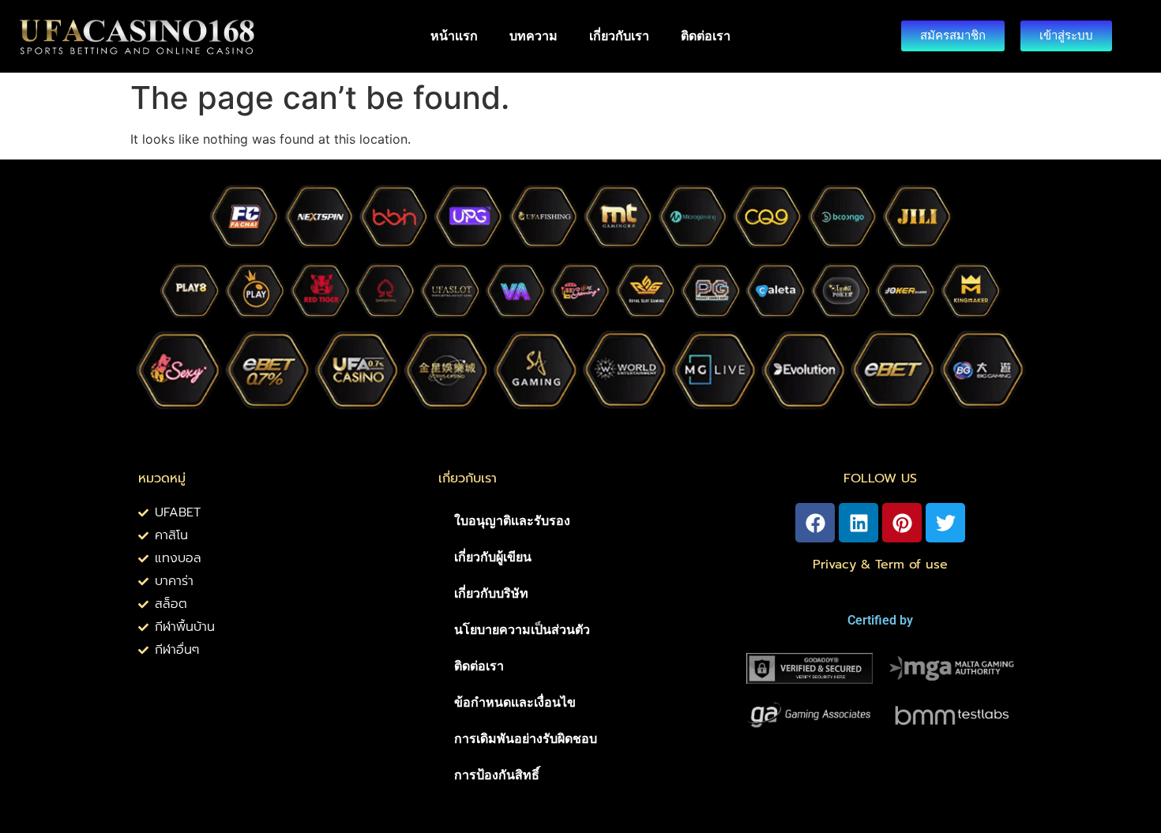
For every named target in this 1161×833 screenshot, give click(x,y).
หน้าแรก (454, 35)
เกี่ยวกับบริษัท (491, 593)
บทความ (533, 35)
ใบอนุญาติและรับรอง (512, 520)
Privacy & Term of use (880, 564)
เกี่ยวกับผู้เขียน (493, 557)
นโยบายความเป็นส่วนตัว (522, 629)
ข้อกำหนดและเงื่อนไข (515, 702)
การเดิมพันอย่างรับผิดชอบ (525, 738)
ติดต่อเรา (706, 35)
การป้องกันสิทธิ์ (496, 774)
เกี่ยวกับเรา (619, 35)
